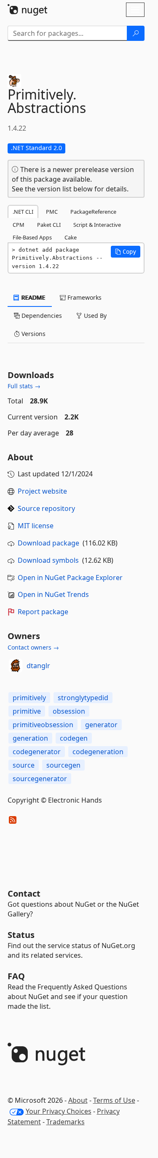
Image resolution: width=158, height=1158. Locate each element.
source (24, 765)
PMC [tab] (52, 211)
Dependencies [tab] (41, 316)
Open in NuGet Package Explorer (70, 577)
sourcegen (63, 765)
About (78, 1100)
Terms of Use (114, 1100)
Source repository (46, 508)
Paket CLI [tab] (49, 224)
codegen (74, 738)
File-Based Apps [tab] (32, 237)
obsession (69, 711)
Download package (48, 543)
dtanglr (38, 665)
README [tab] (33, 297)
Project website (42, 491)
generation (30, 738)
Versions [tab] (33, 334)
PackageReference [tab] (93, 211)
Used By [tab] (94, 316)
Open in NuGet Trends (53, 594)
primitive (27, 711)
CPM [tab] (18, 224)
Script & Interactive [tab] (97, 224)
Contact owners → (33, 647)
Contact (24, 893)
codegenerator (37, 751)
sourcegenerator (40, 778)
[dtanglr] (15, 665)
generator (101, 724)
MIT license (36, 525)
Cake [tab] (70, 237)
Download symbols (48, 560)
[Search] (136, 33)
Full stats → (24, 386)
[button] (125, 252)
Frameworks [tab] (84, 297)
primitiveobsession (43, 724)
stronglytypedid (83, 697)
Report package (43, 611)
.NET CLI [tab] (23, 211)
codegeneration (97, 751)
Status (21, 934)
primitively (29, 697)
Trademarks (65, 1121)
